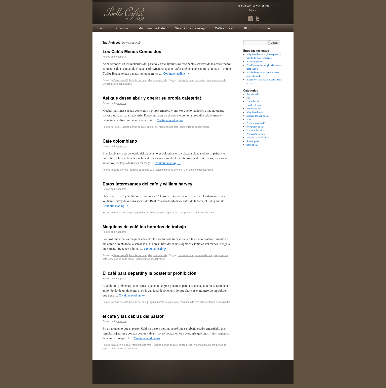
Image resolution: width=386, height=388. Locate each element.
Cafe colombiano (120, 141)
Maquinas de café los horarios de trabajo (144, 226)
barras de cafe (186, 80)
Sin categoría (252, 141)
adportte (121, 56)
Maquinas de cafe (157, 80)
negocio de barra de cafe (257, 115)
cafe (160, 212)
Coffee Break (224, 28)
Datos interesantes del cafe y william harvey (147, 184)
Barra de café (120, 80)
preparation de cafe (255, 126)
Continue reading (176, 73)
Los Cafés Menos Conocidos (132, 51)
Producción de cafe (255, 133)
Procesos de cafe (254, 130)
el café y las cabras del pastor (133, 316)
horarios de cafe (204, 255)
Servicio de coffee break (257, 137)
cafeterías (200, 80)
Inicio (101, 28)
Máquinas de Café (152, 28)
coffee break (185, 344)
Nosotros (121, 28)
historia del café (138, 80)
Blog (247, 28)
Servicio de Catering (190, 28)
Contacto (267, 28)
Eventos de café (253, 104)
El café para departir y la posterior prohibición (149, 273)
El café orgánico (254, 61)
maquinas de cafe (216, 80)
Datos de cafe (252, 101)
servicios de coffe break (121, 258)
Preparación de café (255, 123)
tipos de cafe (252, 144)
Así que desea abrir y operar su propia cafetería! (152, 98)
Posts (116, 126)
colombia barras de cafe (169, 169)
